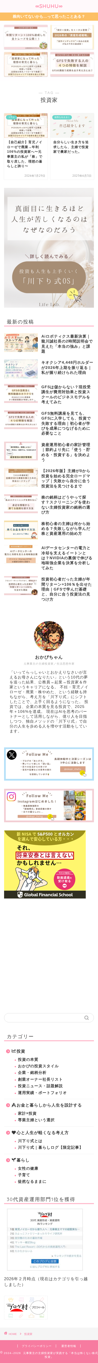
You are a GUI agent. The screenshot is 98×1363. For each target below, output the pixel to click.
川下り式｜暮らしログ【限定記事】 (50, 1147)
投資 (21, 1051)
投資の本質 (28, 1060)
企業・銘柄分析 (32, 1073)
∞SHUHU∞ (49, 6)
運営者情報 (68, 1345)
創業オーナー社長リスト (40, 1079)
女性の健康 (28, 1168)
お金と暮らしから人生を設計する (49, 1105)
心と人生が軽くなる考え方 (43, 1132)
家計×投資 (27, 1113)
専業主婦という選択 (36, 1120)
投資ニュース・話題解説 (40, 1086)
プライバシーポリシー (37, 1345)
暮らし (23, 1160)
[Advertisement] (49, 956)
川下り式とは (30, 1141)
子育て (24, 1175)
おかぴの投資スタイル (38, 1066)
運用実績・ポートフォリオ (42, 1093)
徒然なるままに (32, 1181)
